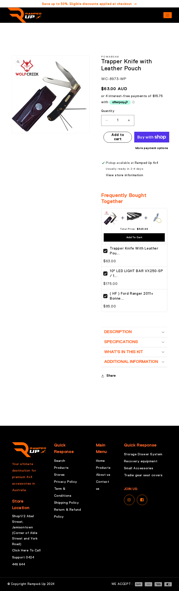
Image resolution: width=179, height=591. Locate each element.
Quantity (107, 111)
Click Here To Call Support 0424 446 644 (26, 557)
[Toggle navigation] (167, 15)
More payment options (151, 148)
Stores (59, 474)
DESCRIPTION (118, 332)
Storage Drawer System (143, 454)
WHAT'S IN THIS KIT (123, 352)
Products (61, 467)
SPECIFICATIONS (121, 342)
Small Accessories (138, 468)
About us (103, 474)
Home (100, 461)
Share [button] (111, 375)
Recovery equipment (141, 461)
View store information (124, 175)
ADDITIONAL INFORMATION (131, 362)
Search (59, 461)
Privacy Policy (65, 481)
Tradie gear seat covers (143, 475)
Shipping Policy (66, 502)
